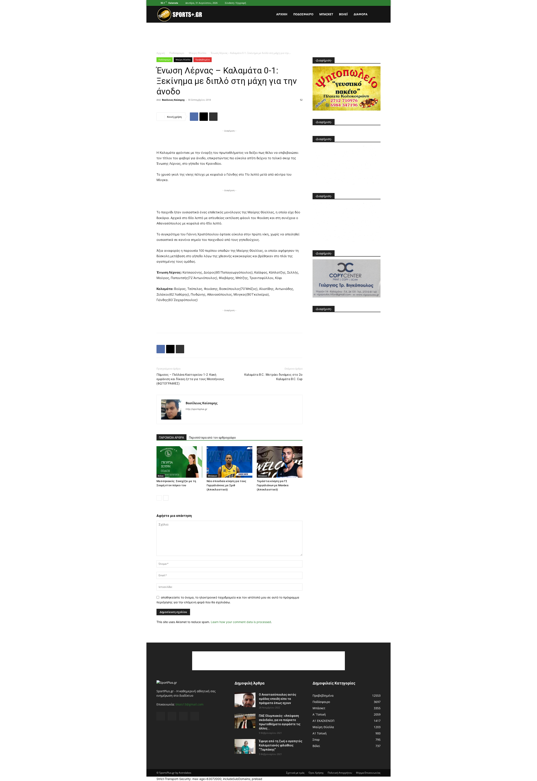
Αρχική (281, 14)
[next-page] (165, 498)
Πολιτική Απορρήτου (340, 772)
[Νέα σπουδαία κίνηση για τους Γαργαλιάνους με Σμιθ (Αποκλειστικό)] (229, 462)
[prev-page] (159, 498)
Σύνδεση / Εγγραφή (235, 2)
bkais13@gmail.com (189, 704)
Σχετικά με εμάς (295, 772)
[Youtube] (377, 3)
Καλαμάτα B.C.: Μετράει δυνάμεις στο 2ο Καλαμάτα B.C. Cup (273, 377)
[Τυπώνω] (213, 116)
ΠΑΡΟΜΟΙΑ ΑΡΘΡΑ (171, 437)
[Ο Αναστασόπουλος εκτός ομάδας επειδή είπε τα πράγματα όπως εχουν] (245, 699)
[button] (375, 15)
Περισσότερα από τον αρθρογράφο (212, 437)
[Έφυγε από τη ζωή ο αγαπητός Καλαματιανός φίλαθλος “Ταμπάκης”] (245, 746)
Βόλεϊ (343, 14)
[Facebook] (356, 3)
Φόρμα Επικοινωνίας (368, 772)
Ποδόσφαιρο (303, 14)
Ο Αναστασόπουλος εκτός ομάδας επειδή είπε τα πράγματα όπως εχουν (277, 699)
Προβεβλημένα (202, 59)
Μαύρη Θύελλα (197, 53)
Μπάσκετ (326, 14)
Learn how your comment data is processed (241, 622)
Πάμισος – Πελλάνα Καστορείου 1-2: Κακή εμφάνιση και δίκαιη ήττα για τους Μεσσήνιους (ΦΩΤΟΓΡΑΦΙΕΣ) (190, 379)
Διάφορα (361, 14)
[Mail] (363, 3)
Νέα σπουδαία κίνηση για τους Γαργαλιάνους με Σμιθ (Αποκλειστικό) (226, 485)
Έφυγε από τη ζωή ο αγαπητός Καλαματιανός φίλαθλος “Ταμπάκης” (280, 745)
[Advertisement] (268, 37)
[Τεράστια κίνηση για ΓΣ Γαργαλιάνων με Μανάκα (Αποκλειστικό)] (279, 462)
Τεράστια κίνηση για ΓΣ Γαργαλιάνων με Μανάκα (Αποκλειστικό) (272, 485)
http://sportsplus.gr (196, 409)
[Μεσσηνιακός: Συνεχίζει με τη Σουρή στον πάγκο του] (179, 462)
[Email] (203, 116)
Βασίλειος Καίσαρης (173, 99)
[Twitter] (370, 3)
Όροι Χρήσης (316, 772)
